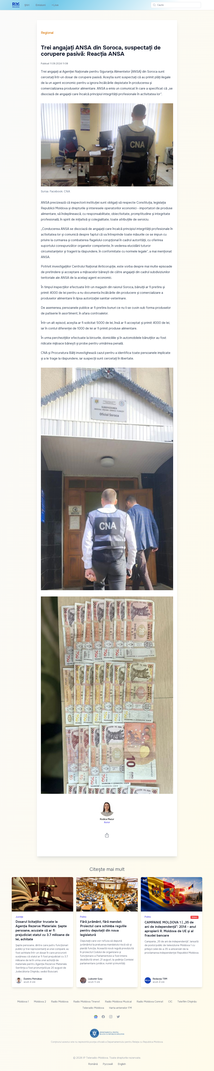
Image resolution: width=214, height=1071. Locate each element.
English (122, 1064)
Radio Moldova (59, 1001)
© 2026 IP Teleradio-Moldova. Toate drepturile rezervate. (107, 1057)
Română (93, 1064)
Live (55, 5)
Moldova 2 (40, 1001)
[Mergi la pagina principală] (16, 5)
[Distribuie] (107, 835)
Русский (108, 1064)
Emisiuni (41, 5)
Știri (26, 5)
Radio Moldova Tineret (86, 1001)
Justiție (19, 916)
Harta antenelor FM (120, 1007)
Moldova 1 (23, 1001)
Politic (83, 916)
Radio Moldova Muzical (118, 1001)
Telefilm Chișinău (187, 1001)
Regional (47, 33)
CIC (170, 1001)
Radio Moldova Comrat (150, 1001)
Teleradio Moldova (93, 1007)
